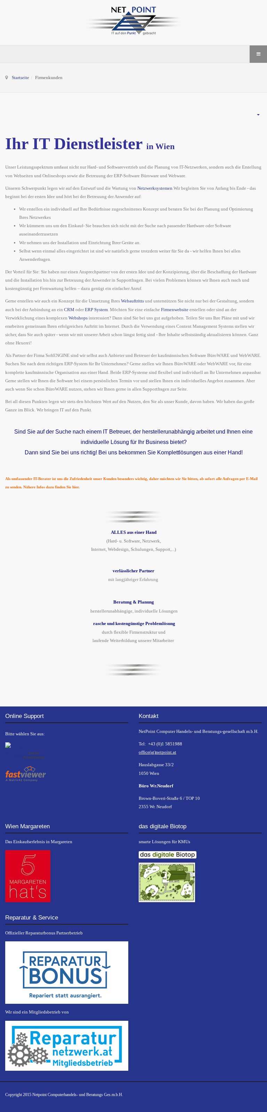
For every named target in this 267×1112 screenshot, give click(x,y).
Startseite (20, 77)
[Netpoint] (133, 22)
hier (75, 487)
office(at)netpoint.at (157, 752)
